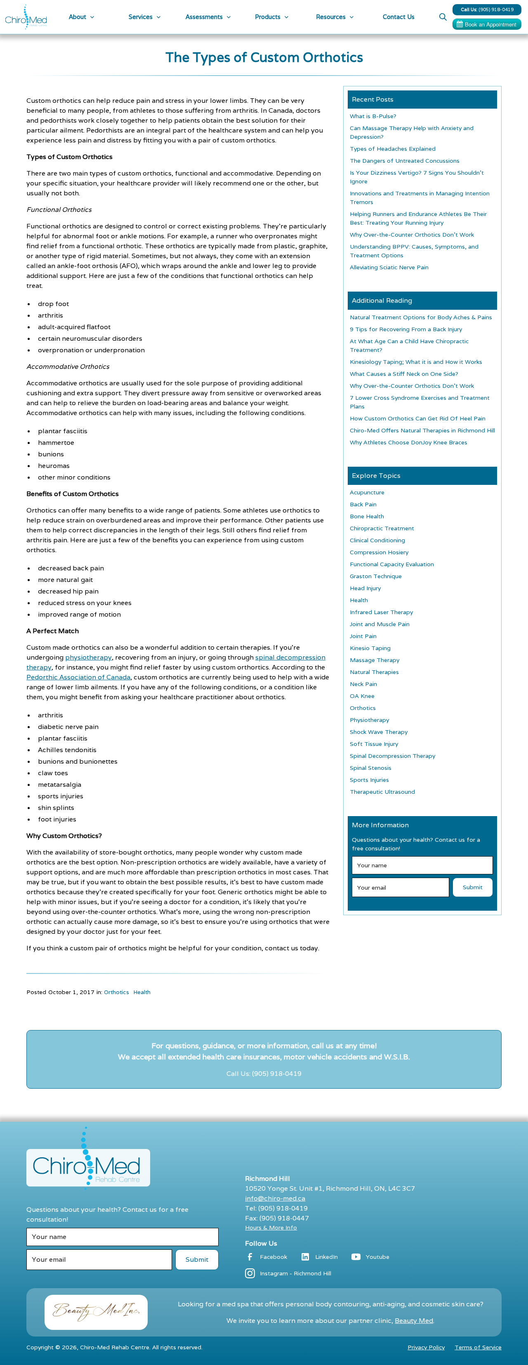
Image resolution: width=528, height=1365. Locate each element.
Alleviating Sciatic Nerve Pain (389, 267)
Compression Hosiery (379, 552)
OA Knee (362, 696)
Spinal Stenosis (370, 768)
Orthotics (116, 992)
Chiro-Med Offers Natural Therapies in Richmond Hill (422, 430)
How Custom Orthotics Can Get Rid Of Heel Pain (418, 418)
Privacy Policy (426, 1347)
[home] (26, 17)
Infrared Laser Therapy (381, 612)
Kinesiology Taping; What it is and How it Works (416, 362)
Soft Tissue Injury (374, 744)
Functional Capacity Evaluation (392, 564)
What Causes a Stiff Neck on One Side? (404, 373)
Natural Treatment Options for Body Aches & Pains (421, 317)
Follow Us (261, 1243)
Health (142, 992)
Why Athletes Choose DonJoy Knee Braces (408, 442)
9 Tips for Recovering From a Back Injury (406, 329)
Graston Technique (376, 576)
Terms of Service (478, 1347)
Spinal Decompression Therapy (392, 756)
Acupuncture (367, 492)
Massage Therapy (374, 660)
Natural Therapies (374, 672)
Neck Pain (363, 684)
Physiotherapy (369, 720)
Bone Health (367, 516)
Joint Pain (363, 636)
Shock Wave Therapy (379, 732)
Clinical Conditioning (377, 540)
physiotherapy (88, 657)
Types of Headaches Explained (393, 148)
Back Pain (363, 504)
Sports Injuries (369, 779)
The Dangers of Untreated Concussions (405, 160)
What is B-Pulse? (373, 116)
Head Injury (365, 588)
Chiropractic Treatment (382, 528)
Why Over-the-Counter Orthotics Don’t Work (412, 234)
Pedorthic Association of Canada (78, 677)
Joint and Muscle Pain (380, 624)
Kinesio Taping (370, 648)
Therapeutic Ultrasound (382, 791)
